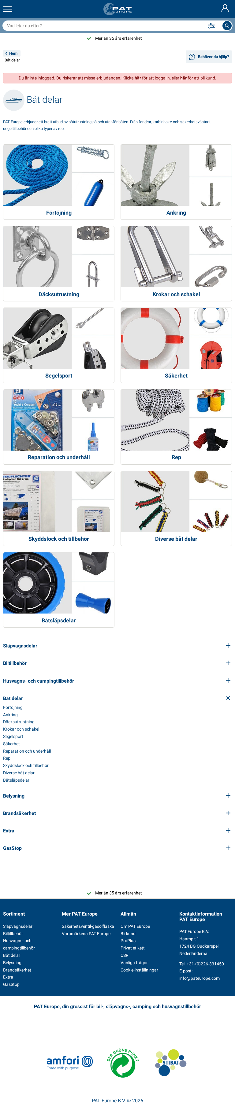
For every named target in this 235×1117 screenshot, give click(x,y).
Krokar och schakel (21, 729)
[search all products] (227, 25)
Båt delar (11, 955)
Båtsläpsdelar (16, 780)
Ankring (10, 714)
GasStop (11, 984)
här (138, 78)
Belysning (12, 962)
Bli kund (128, 933)
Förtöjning (13, 707)
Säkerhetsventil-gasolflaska (88, 926)
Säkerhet (11, 743)
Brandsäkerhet (17, 970)
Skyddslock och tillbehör (26, 765)
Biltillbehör (13, 933)
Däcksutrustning (19, 721)
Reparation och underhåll (27, 751)
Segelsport (13, 736)
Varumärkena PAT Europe (86, 933)
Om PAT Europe (135, 926)
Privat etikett (133, 948)
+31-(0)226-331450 (205, 963)
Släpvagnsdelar (17, 926)
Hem (13, 53)
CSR (125, 955)
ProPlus (128, 940)
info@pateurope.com (199, 978)
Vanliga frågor (134, 962)
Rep (6, 758)
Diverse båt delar (19, 772)
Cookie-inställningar (139, 970)
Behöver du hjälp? (213, 56)
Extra (8, 977)
